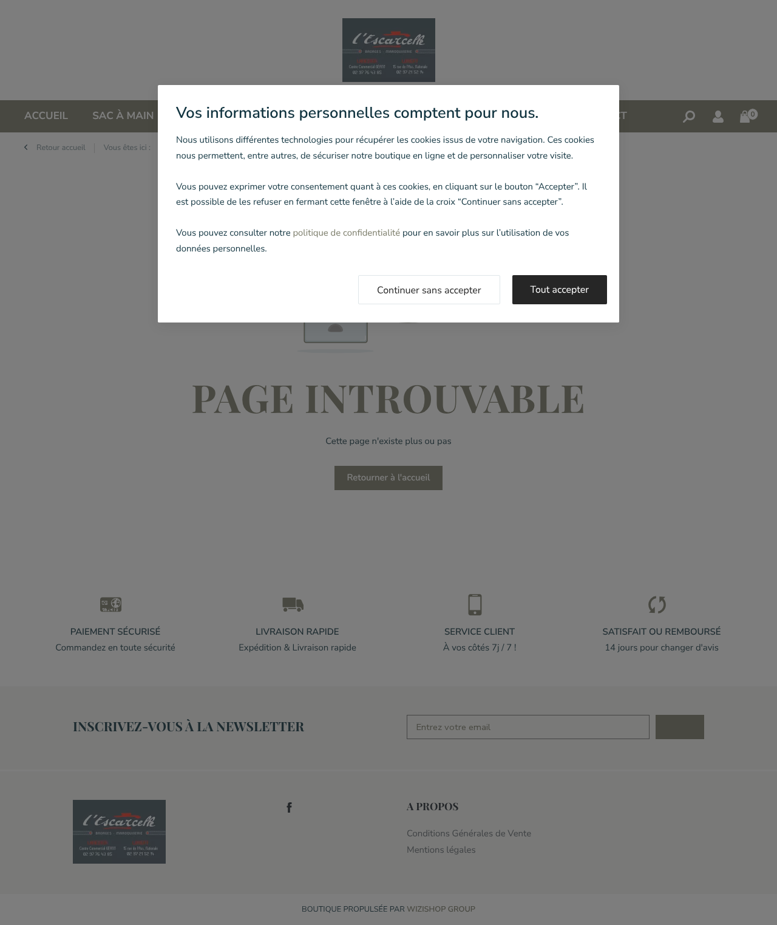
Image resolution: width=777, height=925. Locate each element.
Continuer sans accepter (429, 290)
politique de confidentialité (346, 233)
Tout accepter (560, 289)
